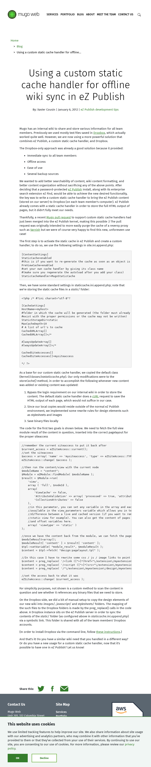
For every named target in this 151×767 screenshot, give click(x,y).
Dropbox (99, 133)
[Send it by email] (64, 689)
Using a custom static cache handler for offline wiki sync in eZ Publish (75, 84)
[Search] (139, 15)
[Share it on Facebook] (52, 689)
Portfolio (68, 14)
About (90, 14)
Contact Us (125, 14)
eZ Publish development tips (100, 109)
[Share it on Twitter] (41, 689)
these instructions (108, 632)
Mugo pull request (58, 217)
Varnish (35, 230)
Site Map (63, 704)
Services (52, 14)
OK (17, 758)
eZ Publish (75, 189)
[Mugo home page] (23, 14)
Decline (44, 758)
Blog (80, 14)
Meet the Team (106, 14)
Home (14, 40)
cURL (95, 396)
